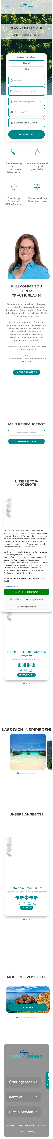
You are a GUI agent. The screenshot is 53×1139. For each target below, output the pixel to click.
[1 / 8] (18, 773)
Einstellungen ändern (26, 606)
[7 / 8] (32, 773)
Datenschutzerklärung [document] (36, 1125)
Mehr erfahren (26, 372)
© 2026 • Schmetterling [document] (26, 1131)
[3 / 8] (22, 773)
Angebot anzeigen (26, 441)
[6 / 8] (30, 773)
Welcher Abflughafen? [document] (25, 101)
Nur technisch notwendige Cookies (26, 599)
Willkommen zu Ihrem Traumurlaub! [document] (26, 290)
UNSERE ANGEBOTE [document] (26, 814)
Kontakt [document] (15, 1097)
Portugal (27, 1007)
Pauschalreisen (26, 57)
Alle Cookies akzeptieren (26, 591)
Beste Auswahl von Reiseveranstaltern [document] (38, 200)
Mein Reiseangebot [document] (26, 424)
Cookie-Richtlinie (11, 586)
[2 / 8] (20, 773)
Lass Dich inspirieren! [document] (26, 730)
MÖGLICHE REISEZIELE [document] (26, 977)
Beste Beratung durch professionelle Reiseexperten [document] (14, 168)
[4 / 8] (25, 773)
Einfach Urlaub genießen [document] (26, 35)
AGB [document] (21, 1125)
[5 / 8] (27, 773)
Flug (26, 69)
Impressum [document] (11, 1125)
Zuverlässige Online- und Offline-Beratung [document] (14, 201)
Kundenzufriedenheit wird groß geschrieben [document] (38, 166)
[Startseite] (26, 255)
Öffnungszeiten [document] (22, 1082)
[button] (26, 1054)
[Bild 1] (28, 752)
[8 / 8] (35, 773)
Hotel (26, 63)
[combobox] (26, 80)
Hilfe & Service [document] (21, 1112)
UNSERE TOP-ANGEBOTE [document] (26, 483)
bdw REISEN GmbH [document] (26, 28)
